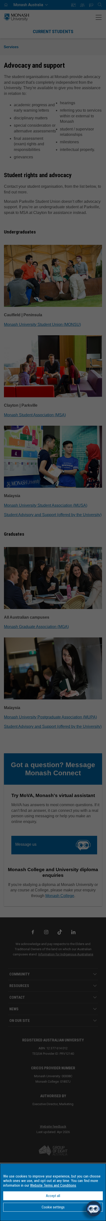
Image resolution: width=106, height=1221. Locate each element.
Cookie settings (53, 1207)
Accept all (53, 1196)
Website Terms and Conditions (53, 1185)
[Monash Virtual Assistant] (93, 1208)
